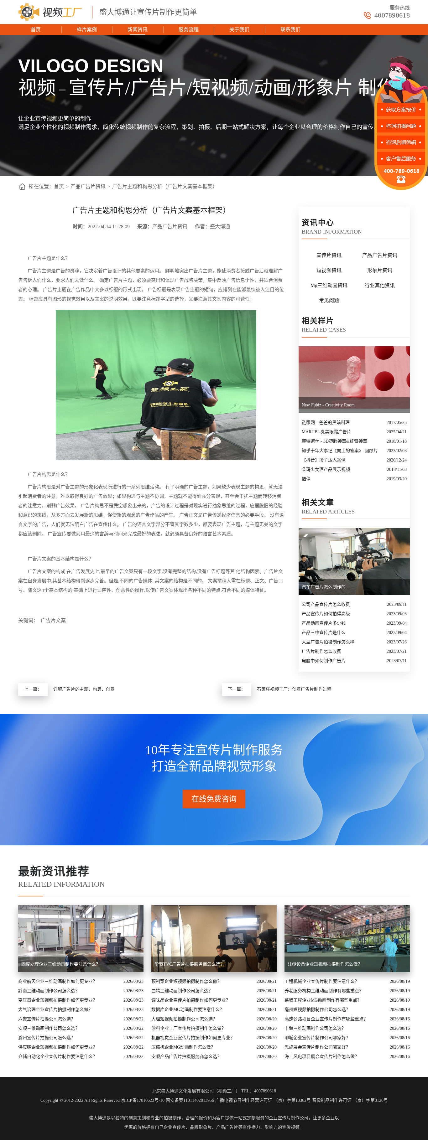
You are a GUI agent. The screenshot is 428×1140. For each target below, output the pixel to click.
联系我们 (290, 29)
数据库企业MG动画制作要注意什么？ (187, 1009)
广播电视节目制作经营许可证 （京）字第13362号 (263, 1100)
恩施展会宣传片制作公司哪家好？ (317, 1047)
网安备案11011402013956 (190, 1100)
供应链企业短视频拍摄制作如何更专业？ (57, 1047)
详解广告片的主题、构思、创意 (84, 689)
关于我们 (239, 29)
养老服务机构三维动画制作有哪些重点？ (323, 990)
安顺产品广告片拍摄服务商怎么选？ (186, 1056)
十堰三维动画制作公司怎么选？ (315, 1028)
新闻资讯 (138, 29)
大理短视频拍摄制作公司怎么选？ (184, 1019)
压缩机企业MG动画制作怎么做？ (183, 1047)
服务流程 (189, 29)
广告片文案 (53, 620)
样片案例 (87, 29)
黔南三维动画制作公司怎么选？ (49, 990)
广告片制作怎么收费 (321, 651)
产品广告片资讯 (88, 186)
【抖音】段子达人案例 (324, 460)
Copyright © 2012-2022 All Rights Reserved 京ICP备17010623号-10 (102, 1100)
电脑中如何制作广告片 (324, 660)
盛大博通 (98, 1118)
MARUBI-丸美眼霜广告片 (326, 432)
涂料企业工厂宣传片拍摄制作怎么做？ (188, 1028)
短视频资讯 (329, 270)
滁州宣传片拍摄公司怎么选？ (46, 1037)
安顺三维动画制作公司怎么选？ (49, 1028)
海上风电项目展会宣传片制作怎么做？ (321, 1056)
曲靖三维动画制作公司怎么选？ (182, 990)
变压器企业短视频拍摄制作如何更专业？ (57, 1000)
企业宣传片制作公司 (288, 1118)
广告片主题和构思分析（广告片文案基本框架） (164, 186)
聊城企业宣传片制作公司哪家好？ (317, 1037)
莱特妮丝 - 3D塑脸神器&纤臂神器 (334, 441)
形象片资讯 (379, 270)
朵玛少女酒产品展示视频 (326, 469)
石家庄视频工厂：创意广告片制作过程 (294, 689)
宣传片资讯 (329, 255)
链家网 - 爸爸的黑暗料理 (326, 422)
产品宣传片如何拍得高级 (326, 613)
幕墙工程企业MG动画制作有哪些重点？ (323, 1000)
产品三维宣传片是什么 (324, 632)
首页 (36, 29)
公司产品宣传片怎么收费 (326, 604)
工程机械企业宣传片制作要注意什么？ (321, 981)
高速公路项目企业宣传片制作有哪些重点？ (326, 1019)
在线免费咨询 (214, 799)
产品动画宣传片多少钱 (324, 623)
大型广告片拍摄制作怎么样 (328, 642)
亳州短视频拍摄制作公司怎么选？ (317, 1009)
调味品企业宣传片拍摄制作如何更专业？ (190, 1000)
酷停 (306, 479)
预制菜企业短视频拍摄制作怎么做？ (186, 981)
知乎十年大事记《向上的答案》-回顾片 (340, 450)
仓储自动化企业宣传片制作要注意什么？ (57, 1056)
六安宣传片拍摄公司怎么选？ (46, 1019)
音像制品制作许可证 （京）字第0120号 (350, 1100)
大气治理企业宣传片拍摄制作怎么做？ (55, 1009)
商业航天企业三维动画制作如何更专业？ (57, 981)
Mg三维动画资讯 (329, 285)
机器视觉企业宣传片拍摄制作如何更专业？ (193, 1037)
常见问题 (329, 300)
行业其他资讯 (380, 285)
